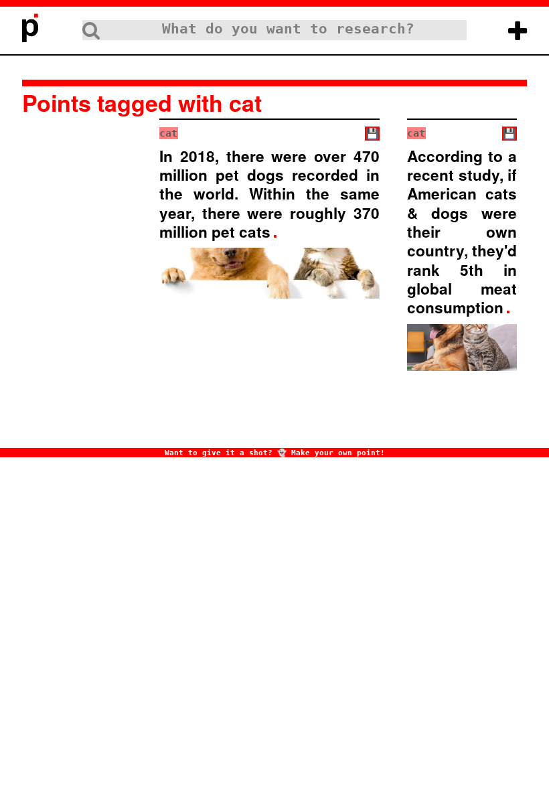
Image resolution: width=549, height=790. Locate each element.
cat (168, 133)
